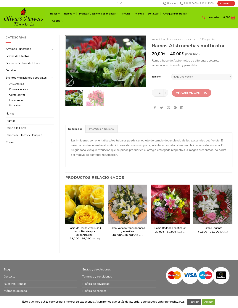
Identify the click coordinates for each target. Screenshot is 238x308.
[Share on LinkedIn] (182, 108)
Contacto (9, 277)
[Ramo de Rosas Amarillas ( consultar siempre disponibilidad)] (84, 204)
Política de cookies (94, 291)
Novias (126, 13)
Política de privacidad (96, 284)
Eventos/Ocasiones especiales (97, 13)
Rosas (53, 13)
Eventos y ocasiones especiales (26, 78)
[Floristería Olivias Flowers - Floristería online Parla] (24, 17)
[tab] (75, 129)
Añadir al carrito (192, 93)
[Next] (139, 61)
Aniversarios (16, 84)
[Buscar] (203, 17)
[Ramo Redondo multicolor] (170, 204)
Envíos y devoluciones (96, 269)
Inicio (155, 39)
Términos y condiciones (97, 277)
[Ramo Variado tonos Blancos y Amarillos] (127, 204)
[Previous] (71, 61)
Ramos (68, 13)
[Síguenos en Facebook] (117, 3)
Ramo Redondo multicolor (170, 228)
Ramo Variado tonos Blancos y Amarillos (127, 229)
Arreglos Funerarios (175, 13)
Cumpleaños (17, 94)
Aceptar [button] (208, 302)
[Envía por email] (168, 108)
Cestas (56, 21)
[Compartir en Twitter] (162, 108)
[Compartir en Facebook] (155, 108)
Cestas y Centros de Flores (23, 63)
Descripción (75, 129)
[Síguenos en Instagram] (121, 3)
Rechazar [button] (194, 302)
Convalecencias (18, 89)
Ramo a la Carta (16, 128)
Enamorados (16, 100)
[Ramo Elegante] (212, 204)
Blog (7, 269)
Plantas (139, 13)
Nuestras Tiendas (15, 284)
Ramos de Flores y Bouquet (24, 135)
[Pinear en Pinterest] (175, 108)
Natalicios (15, 105)
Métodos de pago (15, 291)
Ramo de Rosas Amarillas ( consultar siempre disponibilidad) (85, 231)
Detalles (153, 13)
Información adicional (102, 129)
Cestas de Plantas (17, 56)
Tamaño (156, 76)
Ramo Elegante (213, 228)
